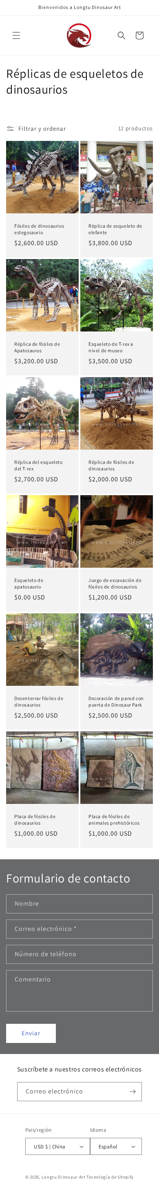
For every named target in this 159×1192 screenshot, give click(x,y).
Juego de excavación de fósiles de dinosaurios (114, 583)
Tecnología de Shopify (110, 1177)
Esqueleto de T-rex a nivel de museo (110, 347)
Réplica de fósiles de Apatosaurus (37, 347)
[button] (16, 35)
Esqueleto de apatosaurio (28, 583)
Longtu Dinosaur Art (63, 1177)
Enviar (31, 1033)
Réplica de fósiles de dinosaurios (111, 465)
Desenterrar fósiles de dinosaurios (38, 701)
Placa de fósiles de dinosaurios (34, 819)
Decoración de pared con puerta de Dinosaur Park (116, 701)
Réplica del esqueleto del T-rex (38, 465)
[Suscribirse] (132, 1091)
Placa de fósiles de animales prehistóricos (113, 819)
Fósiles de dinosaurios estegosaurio (39, 229)
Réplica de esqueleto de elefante (115, 229)
